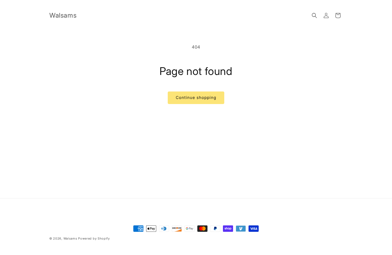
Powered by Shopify (94, 238)
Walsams (70, 238)
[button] (314, 15)
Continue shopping (196, 97)
